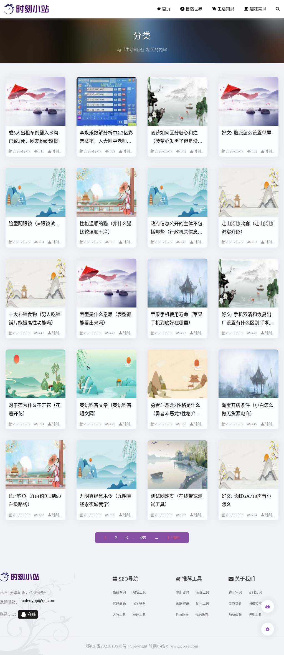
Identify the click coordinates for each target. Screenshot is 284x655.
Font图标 (182, 615)
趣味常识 (257, 8)
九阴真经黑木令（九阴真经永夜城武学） (105, 500)
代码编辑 (202, 615)
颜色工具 (139, 615)
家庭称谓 (182, 604)
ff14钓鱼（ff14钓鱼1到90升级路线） (35, 500)
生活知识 (225, 8)
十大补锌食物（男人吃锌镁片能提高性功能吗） (34, 319)
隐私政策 (235, 615)
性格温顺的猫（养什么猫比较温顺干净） (105, 228)
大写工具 (119, 615)
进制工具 (255, 615)
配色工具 (202, 604)
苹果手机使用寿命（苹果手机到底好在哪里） (176, 319)
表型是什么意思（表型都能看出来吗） (105, 319)
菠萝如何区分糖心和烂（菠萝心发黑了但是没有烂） (176, 138)
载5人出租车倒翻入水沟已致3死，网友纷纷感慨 (33, 137)
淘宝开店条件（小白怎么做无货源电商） (247, 409)
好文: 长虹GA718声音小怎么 (246, 500)
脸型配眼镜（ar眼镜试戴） (36, 223)
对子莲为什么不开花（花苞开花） (34, 409)
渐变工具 (202, 592)
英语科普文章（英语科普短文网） (105, 409)
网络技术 (255, 604)
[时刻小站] (26, 9)
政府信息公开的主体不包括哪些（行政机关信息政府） (176, 228)
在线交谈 (32, 615)
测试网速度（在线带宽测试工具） (176, 500)
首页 (165, 8)
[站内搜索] (277, 9)
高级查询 (119, 592)
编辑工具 (139, 592)
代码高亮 (119, 604)
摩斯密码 (182, 592)
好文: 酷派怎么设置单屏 (246, 133)
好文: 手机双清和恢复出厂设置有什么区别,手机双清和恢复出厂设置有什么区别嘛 (248, 319)
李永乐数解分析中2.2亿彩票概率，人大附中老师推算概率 (106, 138)
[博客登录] (267, 606)
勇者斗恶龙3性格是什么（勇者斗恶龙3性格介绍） (178, 409)
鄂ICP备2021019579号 (106, 646)
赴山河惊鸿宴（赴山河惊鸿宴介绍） (247, 228)
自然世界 (193, 8)
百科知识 (255, 592)
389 (143, 537)
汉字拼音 (139, 604)
